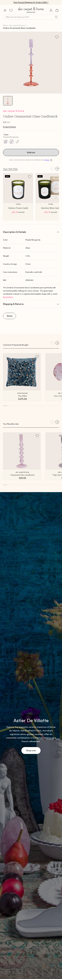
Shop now (31, 750)
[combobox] (31, 17)
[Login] (51, 10)
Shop (5, 25)
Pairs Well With (10, 168)
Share (9, 316)
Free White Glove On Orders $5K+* (31, 2)
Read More (8, 297)
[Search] (56, 17)
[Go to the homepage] (31, 13)
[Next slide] (57, 168)
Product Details (9, 127)
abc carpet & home (17, 25)
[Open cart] (57, 10)
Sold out (31, 152)
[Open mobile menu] (5, 10)
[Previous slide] (52, 168)
